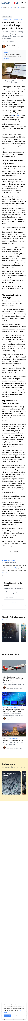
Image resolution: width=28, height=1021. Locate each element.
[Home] (4, 1019)
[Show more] (23, 52)
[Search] (14, 1019)
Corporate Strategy (17, 19)
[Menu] (23, 1019)
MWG (14, 568)
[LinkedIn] (2, 575)
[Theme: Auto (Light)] (22, 2)
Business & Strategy (6, 19)
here (12, 115)
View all (3, 620)
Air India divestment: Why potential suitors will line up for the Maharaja (13, 678)
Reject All (15, 1016)
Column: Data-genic (7, 16)
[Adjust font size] (25, 2)
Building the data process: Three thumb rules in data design (13, 710)
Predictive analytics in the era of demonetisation (9, 635)
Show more (6, 58)
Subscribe (14, 602)
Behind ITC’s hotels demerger (13, 740)
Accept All (7, 1016)
